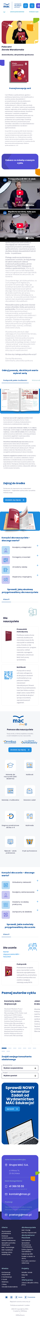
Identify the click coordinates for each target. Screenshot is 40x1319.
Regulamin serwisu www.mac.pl (20, 1301)
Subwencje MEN (27, 1254)
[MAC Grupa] (12, 6)
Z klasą (4, 1284)
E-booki (4, 1279)
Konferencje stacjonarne (6, 1273)
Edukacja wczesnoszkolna (7, 1237)
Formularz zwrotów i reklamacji (29, 1262)
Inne (23, 1277)
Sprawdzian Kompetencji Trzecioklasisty (27, 1245)
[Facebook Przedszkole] (25, 1297)
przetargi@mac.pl (20, 1214)
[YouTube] (6, 1297)
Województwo (8, 1065)
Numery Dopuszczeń (29, 1233)
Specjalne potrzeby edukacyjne (8, 1244)
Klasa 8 (6, 599)
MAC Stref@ (26, 1230)
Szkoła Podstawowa (8, 1240)
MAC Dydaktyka (7, 1250)
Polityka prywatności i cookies (20, 1305)
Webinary (5, 1282)
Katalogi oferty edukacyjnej (7, 1253)
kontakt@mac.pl (19, 1194)
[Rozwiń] (37, 545)
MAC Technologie (8, 1247)
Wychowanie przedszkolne (6, 1232)
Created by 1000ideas (20, 1311)
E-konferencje (7, 1277)
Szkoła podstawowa (17, 12)
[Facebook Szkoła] (16, 1297)
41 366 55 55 (16, 1186)
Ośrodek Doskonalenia (10, 1287)
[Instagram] (11, 1297)
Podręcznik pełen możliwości (15, 380)
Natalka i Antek (27, 1272)
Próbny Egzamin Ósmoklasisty (27, 1250)
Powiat (5, 1073)
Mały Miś (25, 1275)
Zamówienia (26, 1240)
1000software (20, 1315)
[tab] (4, 1048)
